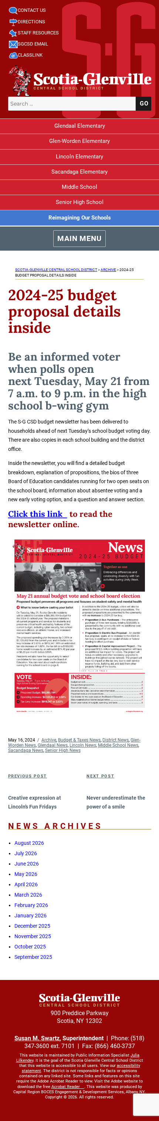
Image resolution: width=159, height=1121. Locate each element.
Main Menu (79, 238)
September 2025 (33, 957)
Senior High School (80, 202)
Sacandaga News (25, 750)
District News (115, 740)
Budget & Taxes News (79, 740)
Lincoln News (83, 745)
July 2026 (25, 853)
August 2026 (29, 843)
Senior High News (63, 750)
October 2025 (30, 947)
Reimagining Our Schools (79, 217)
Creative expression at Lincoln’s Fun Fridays (34, 802)
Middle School (79, 187)
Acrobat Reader (65, 1086)
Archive (48, 740)
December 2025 (32, 926)
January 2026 (30, 915)
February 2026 (31, 905)
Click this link (35, 514)
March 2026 (28, 895)
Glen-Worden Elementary (79, 141)
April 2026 (26, 884)
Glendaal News (53, 745)
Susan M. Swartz (37, 1038)
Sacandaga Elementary (79, 171)
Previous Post (27, 776)
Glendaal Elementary (79, 126)
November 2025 (32, 936)
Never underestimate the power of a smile (116, 802)
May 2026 (25, 874)
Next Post (100, 776)
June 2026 (26, 864)
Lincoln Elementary (79, 156)
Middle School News (118, 745)
